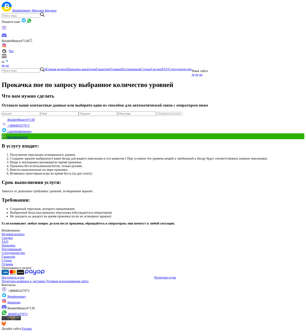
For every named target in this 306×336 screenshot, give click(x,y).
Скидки (156, 69)
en (3, 65)
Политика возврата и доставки (24, 281)
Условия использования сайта (67, 281)
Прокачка (8, 245)
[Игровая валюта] (7, 10)
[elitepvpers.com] (11, 319)
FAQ (165, 69)
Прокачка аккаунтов (81, 69)
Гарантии (102, 69)
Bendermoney (22, 10)
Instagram (13, 302)
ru (193, 74)
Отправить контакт (169, 113)
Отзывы (115, 69)
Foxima (27, 328)
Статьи (146, 69)
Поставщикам (131, 69)
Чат (11, 51)
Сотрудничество (180, 69)
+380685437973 (18, 291)
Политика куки (165, 277)
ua (7, 65)
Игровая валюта (55, 69)
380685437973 (17, 314)
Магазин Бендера (44, 10)
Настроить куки (13, 277)
